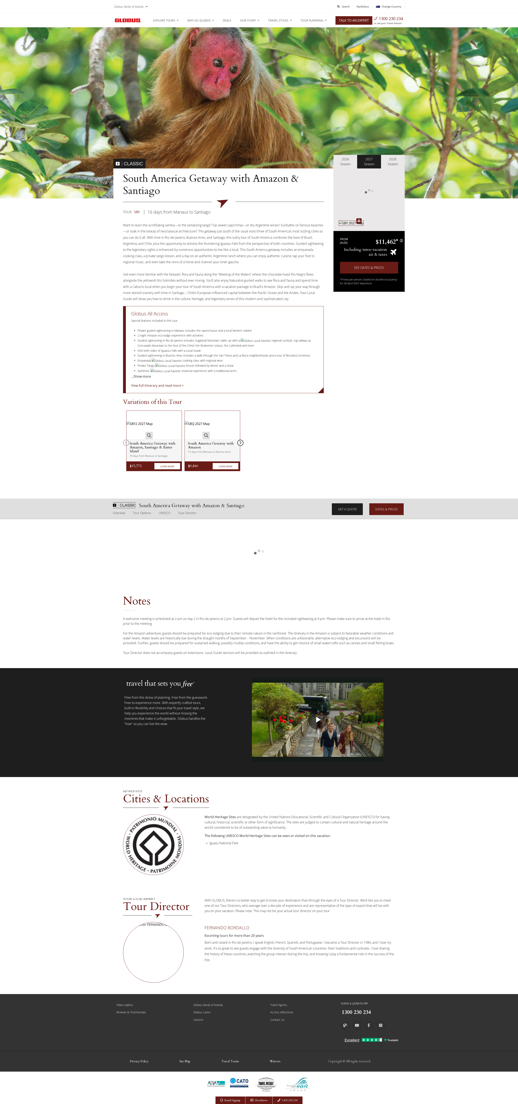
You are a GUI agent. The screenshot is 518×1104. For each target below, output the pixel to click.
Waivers (275, 1061)
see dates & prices (369, 267)
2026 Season (345, 161)
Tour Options (142, 513)
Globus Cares (201, 1012)
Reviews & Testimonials (131, 1012)
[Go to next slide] (240, 443)
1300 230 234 (391, 18)
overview (119, 513)
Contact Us (277, 1020)
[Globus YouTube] (357, 1025)
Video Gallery (124, 1005)
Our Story (248, 20)
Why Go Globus (199, 20)
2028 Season (393, 161)
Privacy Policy (139, 1061)
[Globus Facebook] (369, 1025)
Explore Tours (164, 20)
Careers (198, 1020)
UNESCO (164, 513)
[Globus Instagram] (380, 1025)
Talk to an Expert (354, 20)
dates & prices (386, 509)
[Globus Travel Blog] (345, 1025)
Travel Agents (278, 1005)
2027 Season (369, 161)
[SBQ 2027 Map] (197, 425)
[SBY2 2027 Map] (139, 425)
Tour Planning (311, 20)
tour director (187, 513)
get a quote (347, 509)
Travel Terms (230, 1061)
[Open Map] (351, 223)
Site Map (184, 1061)
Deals (227, 20)
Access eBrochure (281, 1012)
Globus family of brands (129, 7)
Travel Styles (278, 20)
